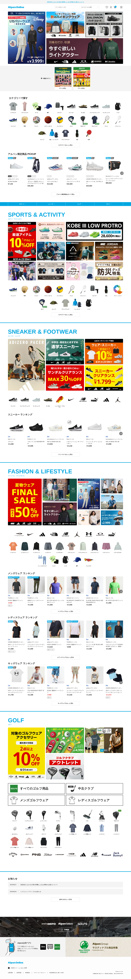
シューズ (50, 204)
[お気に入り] (107, 7)
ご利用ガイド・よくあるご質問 (18, 968)
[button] (122, 173)
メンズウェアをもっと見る (65, 611)
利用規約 (27, 972)
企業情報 (10, 972)
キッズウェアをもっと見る (65, 703)
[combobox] (66, 7)
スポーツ (21, 204)
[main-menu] (121, 7)
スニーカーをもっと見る (65, 454)
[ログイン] (111, 7)
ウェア (79, 204)
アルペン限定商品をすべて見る (65, 194)
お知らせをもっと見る (65, 899)
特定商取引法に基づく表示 (56, 972)
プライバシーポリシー (40, 972)
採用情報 (19, 972)
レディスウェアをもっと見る (65, 657)
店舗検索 (66, 929)
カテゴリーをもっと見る (65, 145)
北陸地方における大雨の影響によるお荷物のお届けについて (65, 2)
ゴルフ (108, 204)
